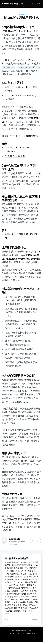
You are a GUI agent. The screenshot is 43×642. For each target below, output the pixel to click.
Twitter (28, 633)
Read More (35, 541)
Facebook (20, 633)
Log (38, 4)
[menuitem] (23, 3)
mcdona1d (14, 539)
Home (23, 4)
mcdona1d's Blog (10, 3)
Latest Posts (9, 633)
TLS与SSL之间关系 (15, 155)
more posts (18, 542)
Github (31, 4)
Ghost (36, 633)
